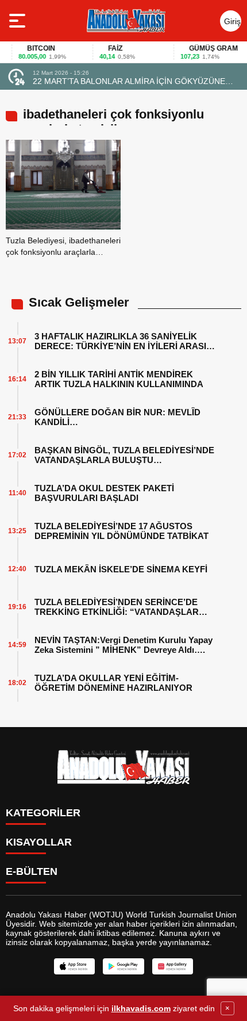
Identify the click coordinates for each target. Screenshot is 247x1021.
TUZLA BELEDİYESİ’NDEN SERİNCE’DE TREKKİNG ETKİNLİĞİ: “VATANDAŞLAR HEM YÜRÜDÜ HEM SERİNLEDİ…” (116, 607)
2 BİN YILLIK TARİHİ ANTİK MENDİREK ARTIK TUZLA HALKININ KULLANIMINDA (118, 379)
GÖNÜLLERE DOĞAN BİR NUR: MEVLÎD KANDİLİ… (117, 417)
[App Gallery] (172, 966)
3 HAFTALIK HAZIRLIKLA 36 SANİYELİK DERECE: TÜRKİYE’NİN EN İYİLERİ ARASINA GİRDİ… (126, 341)
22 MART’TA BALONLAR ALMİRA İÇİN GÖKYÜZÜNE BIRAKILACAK (129, 81)
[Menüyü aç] (19, 20)
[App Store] (74, 966)
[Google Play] (123, 966)
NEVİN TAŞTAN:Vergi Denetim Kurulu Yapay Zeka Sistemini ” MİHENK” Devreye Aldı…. (123, 645)
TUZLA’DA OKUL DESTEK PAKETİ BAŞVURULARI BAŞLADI (104, 493)
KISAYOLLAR (39, 842)
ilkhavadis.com (141, 1008)
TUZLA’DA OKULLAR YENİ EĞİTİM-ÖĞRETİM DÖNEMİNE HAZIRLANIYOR (113, 683)
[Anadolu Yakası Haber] (125, 21)
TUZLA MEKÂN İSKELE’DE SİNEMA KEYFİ (120, 569)
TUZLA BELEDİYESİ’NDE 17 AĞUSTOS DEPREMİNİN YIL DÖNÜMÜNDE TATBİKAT (121, 531)
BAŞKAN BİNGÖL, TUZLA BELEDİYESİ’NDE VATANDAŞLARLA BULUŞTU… (124, 455)
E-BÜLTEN (31, 871)
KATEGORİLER (43, 813)
